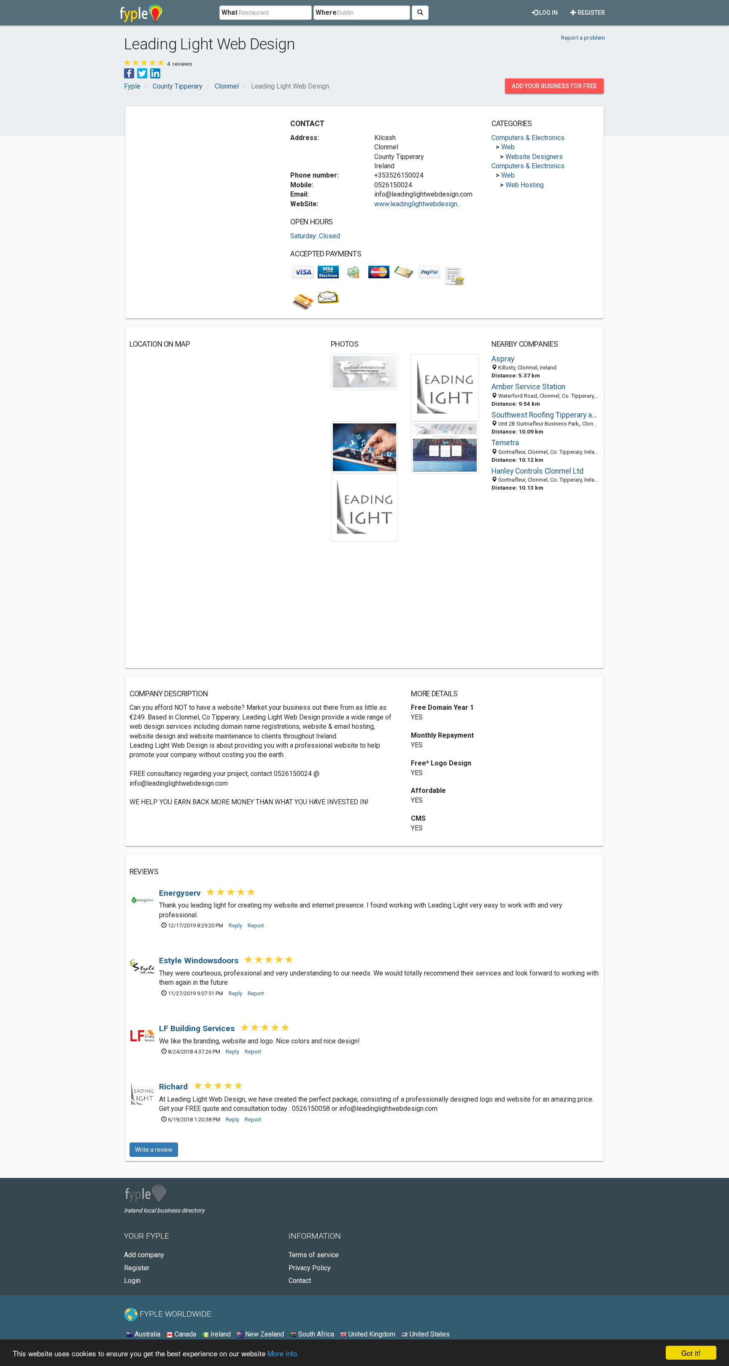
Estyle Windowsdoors (199, 960)
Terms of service (314, 1255)
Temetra (505, 443)
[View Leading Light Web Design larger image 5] (365, 507)
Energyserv (180, 893)
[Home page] (141, 12)
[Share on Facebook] (129, 73)
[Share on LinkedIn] (155, 73)
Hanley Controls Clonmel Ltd (537, 471)
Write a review (154, 1149)
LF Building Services (198, 1028)
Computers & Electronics (527, 138)
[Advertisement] (200, 169)
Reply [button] (235, 925)
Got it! (691, 1352)
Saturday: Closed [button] (315, 236)
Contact (300, 1281)
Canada (184, 1334)
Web (508, 147)
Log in (548, 12)
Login (132, 1281)
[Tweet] (142, 73)
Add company (144, 1255)
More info (282, 1353)
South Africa (315, 1334)
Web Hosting (524, 185)
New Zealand (263, 1334)
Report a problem (583, 37)
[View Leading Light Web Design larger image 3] (365, 447)
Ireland (220, 1334)
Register (590, 12)
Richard (174, 1086)
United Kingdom (371, 1334)
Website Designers (534, 157)
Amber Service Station (528, 387)
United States (429, 1334)
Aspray (502, 359)
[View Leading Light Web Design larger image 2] (445, 387)
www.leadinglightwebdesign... (417, 204)
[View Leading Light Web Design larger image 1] (365, 371)
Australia (146, 1334)
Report (256, 925)
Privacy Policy (310, 1268)
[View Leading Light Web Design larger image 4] (445, 447)
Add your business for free (554, 86)
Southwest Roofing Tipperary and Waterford (545, 415)
